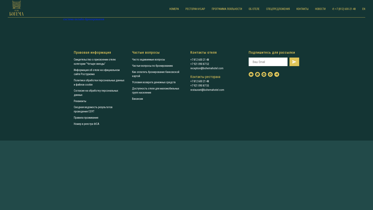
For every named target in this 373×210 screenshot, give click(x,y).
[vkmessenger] (263, 74)
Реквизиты (80, 101)
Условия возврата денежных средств (154, 82)
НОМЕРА (174, 8)
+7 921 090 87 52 (199, 64)
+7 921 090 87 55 (199, 85)
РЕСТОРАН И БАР (195, 8)
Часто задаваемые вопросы (148, 59)
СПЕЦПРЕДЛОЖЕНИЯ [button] (278, 8)
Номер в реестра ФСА (86, 123)
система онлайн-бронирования (83, 19)
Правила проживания (86, 117)
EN (363, 8)
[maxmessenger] (270, 74)
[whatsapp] (257, 74)
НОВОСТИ (320, 8)
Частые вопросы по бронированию (152, 65)
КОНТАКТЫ (302, 8)
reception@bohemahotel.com (206, 68)
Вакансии (137, 98)
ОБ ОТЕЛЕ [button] (254, 8)
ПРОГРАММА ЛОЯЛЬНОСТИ (227, 8)
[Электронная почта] (251, 74)
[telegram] (276, 74)
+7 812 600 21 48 (199, 59)
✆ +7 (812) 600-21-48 (344, 8)
